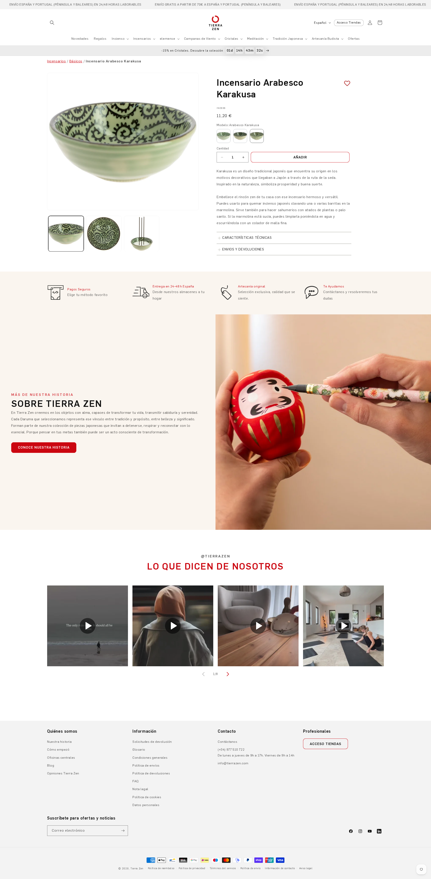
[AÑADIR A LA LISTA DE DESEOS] (345, 83)
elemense (167, 39)
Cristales (231, 39)
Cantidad (223, 148)
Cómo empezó (58, 750)
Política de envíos (146, 765)
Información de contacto (280, 868)
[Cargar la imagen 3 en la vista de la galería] (141, 233)
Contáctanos (227, 742)
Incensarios (142, 39)
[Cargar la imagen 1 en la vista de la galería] (66, 233)
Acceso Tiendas (349, 22)
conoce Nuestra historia (44, 447)
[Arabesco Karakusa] (257, 136)
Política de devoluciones (151, 773)
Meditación (255, 39)
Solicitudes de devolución (152, 742)
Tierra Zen (136, 868)
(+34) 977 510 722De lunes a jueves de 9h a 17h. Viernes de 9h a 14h (256, 752)
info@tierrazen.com (233, 763)
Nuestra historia (59, 742)
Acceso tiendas (325, 744)
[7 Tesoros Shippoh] (240, 136)
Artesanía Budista (325, 39)
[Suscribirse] (123, 830)
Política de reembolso (161, 868)
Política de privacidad (192, 868)
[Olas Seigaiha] (224, 136)
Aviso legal (306, 868)
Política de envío (250, 868)
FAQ (135, 781)
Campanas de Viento (200, 39)
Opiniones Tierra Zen (63, 773)
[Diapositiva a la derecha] (227, 674)
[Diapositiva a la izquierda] (203, 674)
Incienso (118, 39)
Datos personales (146, 805)
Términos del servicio (223, 868)
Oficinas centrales (61, 758)
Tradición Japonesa (288, 39)
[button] (52, 23)
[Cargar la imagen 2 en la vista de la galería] (103, 233)
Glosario (138, 750)
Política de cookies (146, 797)
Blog (50, 765)
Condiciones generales (150, 758)
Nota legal (140, 789)
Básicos (75, 61)
